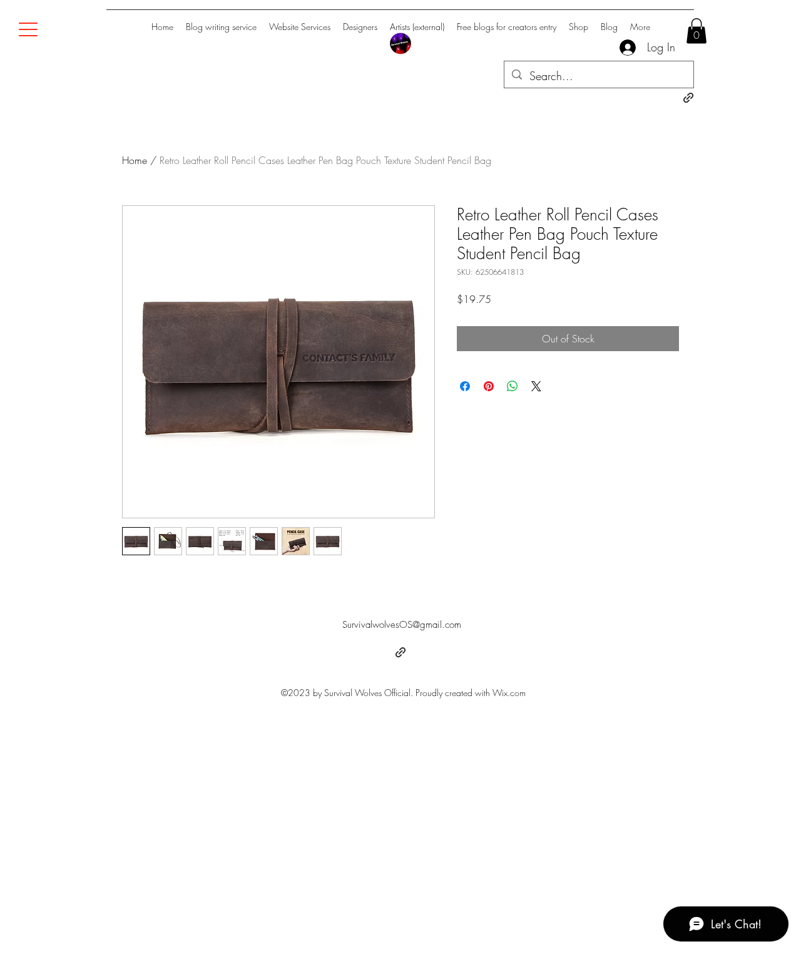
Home (134, 160)
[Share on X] (536, 386)
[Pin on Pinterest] (488, 386)
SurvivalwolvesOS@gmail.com (401, 624)
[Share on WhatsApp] (512, 386)
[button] (696, 31)
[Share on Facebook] (464, 386)
